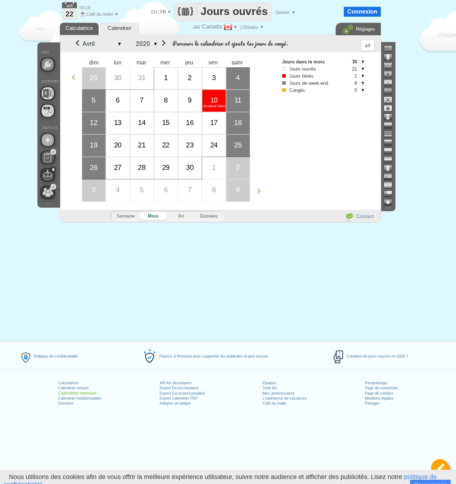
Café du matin (274, 403)
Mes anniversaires (279, 393)
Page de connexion (381, 388)
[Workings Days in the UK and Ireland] (391, 65)
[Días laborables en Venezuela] (391, 142)
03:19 (84, 7)
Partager (372, 403)
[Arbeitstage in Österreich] (391, 159)
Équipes (269, 383)
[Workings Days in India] (391, 82)
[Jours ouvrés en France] (391, 57)
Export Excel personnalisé (182, 393)
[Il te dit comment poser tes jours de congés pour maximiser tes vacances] (48, 139)
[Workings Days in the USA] (391, 48)
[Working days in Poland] (391, 151)
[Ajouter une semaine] (260, 191)
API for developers (176, 383)
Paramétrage (376, 383)
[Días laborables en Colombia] (391, 125)
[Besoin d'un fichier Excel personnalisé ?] (48, 93)
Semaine (125, 216)
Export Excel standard (179, 388)
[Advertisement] (220, 281)
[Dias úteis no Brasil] (391, 74)
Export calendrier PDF (179, 398)
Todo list (270, 388)
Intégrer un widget (175, 403)
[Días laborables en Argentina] (391, 185)
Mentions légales (379, 398)
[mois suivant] (162, 44)
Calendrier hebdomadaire (80, 398)
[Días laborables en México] (391, 117)
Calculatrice (68, 383)
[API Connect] (48, 64)
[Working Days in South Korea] (391, 99)
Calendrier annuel (73, 388)
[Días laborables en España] (391, 176)
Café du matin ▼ (99, 14)
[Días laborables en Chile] (391, 193)
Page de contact (379, 393)
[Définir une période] (440, 468)
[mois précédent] (77, 44)
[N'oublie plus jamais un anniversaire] (48, 174)
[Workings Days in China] (391, 91)
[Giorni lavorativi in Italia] (391, 168)
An (181, 216)
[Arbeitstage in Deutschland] (391, 134)
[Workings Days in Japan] (391, 108)
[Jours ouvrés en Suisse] (391, 202)
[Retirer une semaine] (75, 77)
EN (154, 12)
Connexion (362, 12)
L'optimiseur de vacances (285, 398)
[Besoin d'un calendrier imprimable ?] (48, 110)
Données (66, 403)
